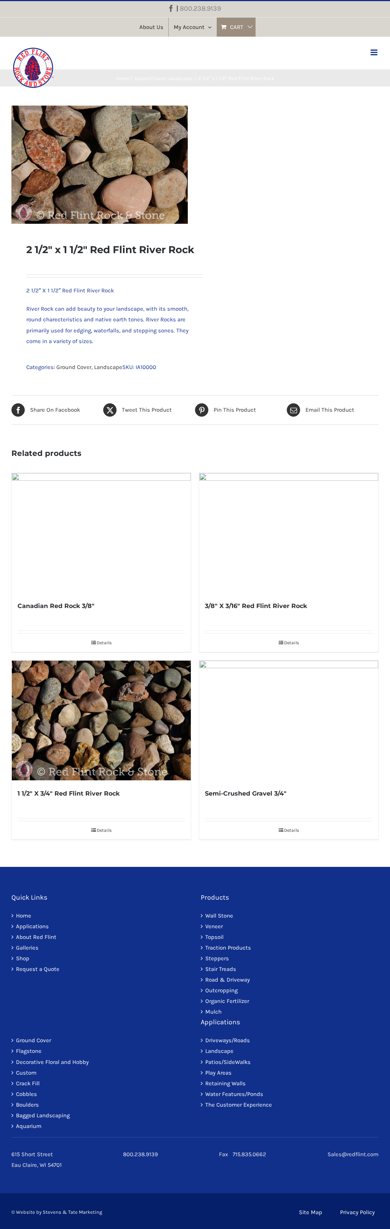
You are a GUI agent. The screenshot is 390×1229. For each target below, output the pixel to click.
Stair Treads (220, 969)
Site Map (310, 1212)
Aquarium (29, 1126)
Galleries (27, 947)
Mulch (213, 1011)
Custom (26, 1072)
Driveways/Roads (227, 1040)
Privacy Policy (357, 1212)
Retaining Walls (225, 1083)
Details (104, 642)
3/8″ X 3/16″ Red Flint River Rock (256, 606)
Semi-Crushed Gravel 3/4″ (245, 793)
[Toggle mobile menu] (375, 52)
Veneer (214, 926)
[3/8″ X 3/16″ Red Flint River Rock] (288, 533)
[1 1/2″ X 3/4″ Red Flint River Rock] (101, 720)
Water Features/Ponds (234, 1094)
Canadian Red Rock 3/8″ (56, 606)
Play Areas (218, 1072)
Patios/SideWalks (228, 1062)
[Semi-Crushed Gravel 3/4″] (288, 720)
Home (23, 915)
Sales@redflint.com (353, 1154)
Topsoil (214, 937)
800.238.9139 (200, 8)
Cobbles (26, 1094)
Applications (32, 926)
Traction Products (228, 947)
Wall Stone (219, 915)
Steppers (217, 958)
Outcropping (221, 990)
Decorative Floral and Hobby (52, 1062)
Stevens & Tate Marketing (72, 1212)
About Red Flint (36, 937)
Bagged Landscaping (43, 1115)
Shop (22, 958)
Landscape (108, 367)
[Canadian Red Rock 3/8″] (101, 533)
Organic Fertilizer (227, 1001)
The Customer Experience (238, 1104)
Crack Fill (28, 1083)
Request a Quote (37, 969)
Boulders (27, 1104)
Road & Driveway (227, 979)
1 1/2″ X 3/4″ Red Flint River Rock (69, 793)
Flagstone (29, 1051)
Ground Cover (73, 367)
